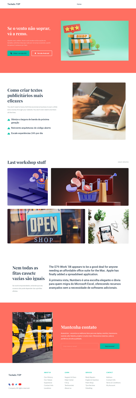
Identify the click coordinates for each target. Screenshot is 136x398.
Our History (48, 377)
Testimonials (69, 385)
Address (109, 377)
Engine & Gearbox (92, 380)
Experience (48, 383)
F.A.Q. (67, 383)
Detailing (89, 388)
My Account (110, 385)
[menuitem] (79, 4)
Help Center (69, 380)
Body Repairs (90, 377)
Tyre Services (90, 385)
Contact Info (48, 385)
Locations (47, 388)
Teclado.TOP (13, 4)
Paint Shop (90, 383)
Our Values (48, 380)
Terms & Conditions (113, 383)
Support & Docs (70, 377)
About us (68, 388)
